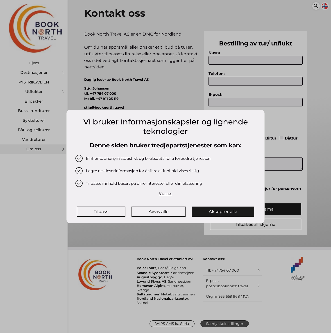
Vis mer (165, 193)
